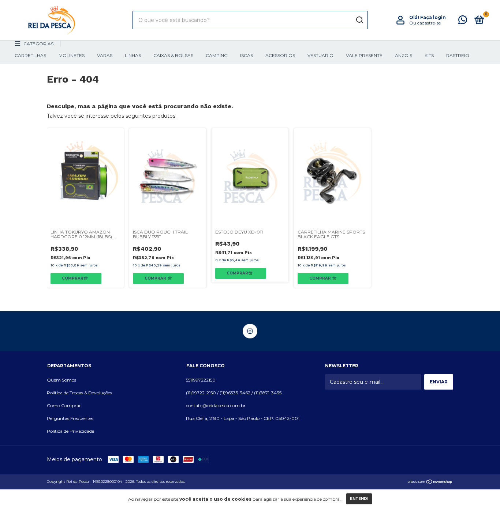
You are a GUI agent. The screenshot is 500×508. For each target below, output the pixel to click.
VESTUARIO (320, 55)
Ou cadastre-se (425, 23)
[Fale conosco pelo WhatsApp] (463, 21)
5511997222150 (201, 380)
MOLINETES (72, 55)
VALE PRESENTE (364, 55)
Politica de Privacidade (70, 431)
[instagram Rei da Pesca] (250, 331)
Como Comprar (64, 405)
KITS (429, 55)
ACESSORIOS (280, 55)
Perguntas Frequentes (70, 418)
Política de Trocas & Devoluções (79, 392)
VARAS (104, 55)
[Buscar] (359, 20)
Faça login (433, 17)
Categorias (38, 43)
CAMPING (217, 55)
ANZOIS (403, 55)
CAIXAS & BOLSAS (173, 55)
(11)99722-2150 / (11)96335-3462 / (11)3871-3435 (233, 392)
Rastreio (457, 55)
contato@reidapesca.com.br (216, 405)
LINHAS (133, 55)
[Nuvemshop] (430, 482)
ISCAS (246, 55)
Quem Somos (61, 380)
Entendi (359, 498)
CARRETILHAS (30, 55)
